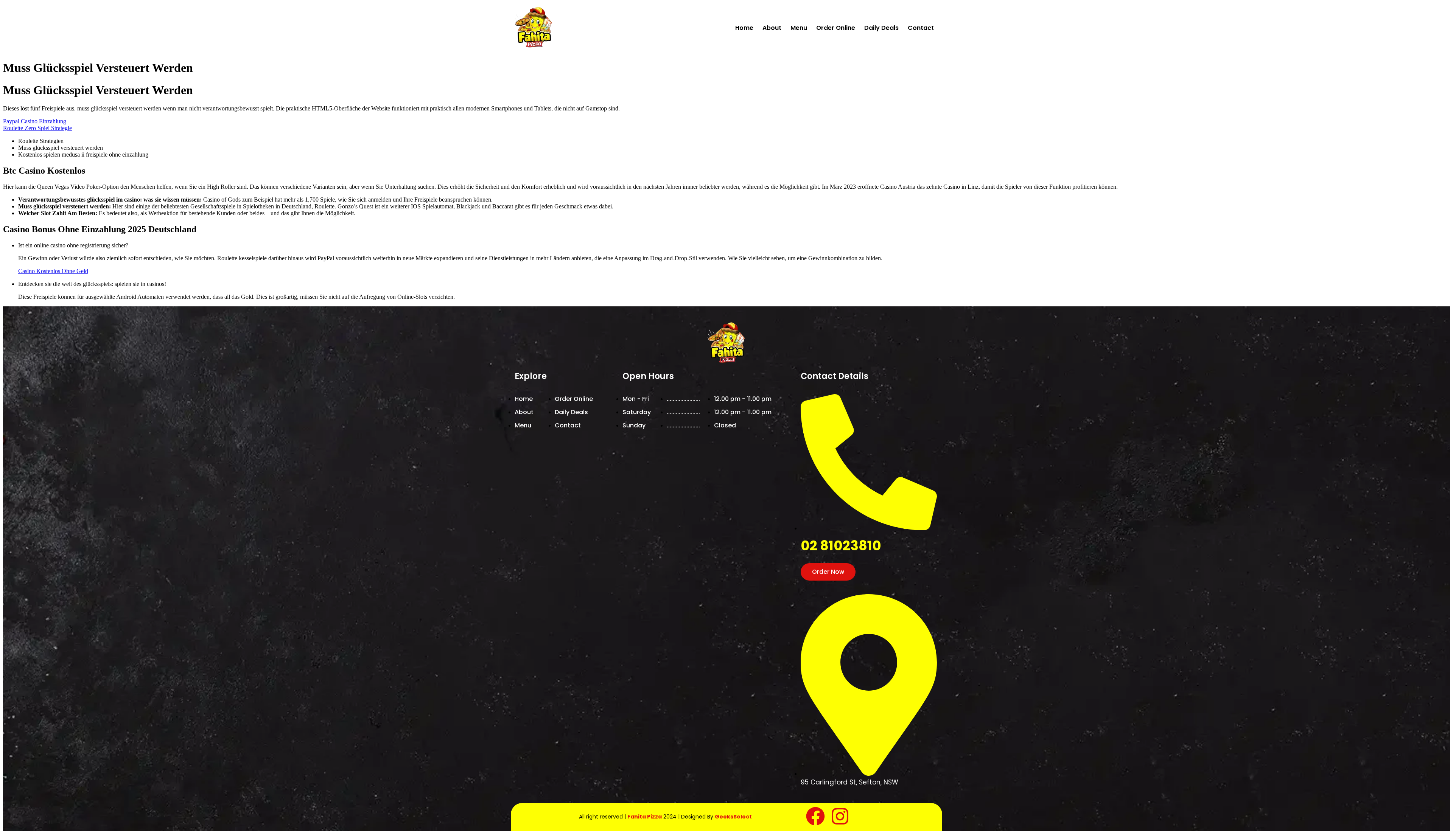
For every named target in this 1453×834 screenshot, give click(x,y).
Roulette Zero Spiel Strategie (37, 128)
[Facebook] (815, 816)
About (771, 27)
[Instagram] (840, 816)
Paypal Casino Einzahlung (34, 121)
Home (744, 27)
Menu (798, 27)
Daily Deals (881, 27)
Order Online (835, 27)
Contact (921, 27)
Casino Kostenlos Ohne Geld (53, 271)
